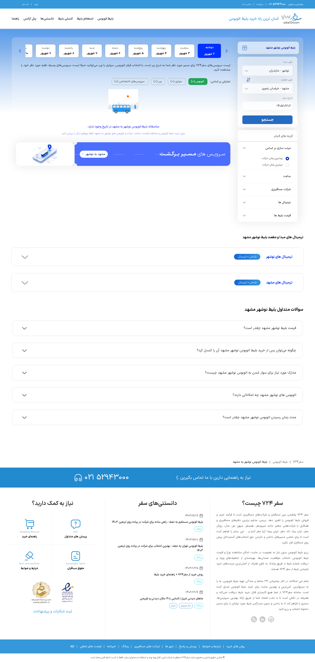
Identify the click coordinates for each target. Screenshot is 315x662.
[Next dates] (20, 51)
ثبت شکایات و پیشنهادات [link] (52, 611)
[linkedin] (263, 619)
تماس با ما (246, 4)
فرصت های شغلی (90, 646)
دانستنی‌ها (47, 19)
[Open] (246, 70)
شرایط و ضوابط (211, 646)
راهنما (15, 19)
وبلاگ (125, 646)
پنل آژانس (29, 19)
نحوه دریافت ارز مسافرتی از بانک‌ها (183, 599)
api (72, 646)
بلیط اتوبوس (106, 19)
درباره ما (259, 4)
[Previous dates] (226, 50)
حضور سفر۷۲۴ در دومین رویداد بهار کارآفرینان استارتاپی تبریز (168, 522)
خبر (186, 529)
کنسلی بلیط (65, 19)
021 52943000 (106, 477)
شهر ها (169, 646)
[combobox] (266, 71)
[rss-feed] (254, 619)
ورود (36, 4)
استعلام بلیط (85, 19)
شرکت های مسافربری (147, 646)
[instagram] (271, 619)
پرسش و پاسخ (188, 646)
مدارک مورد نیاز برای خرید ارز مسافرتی (181, 575)
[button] (267, 148)
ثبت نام (25, 4)
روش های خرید (235, 646)
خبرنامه (111, 646)
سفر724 (298, 462)
